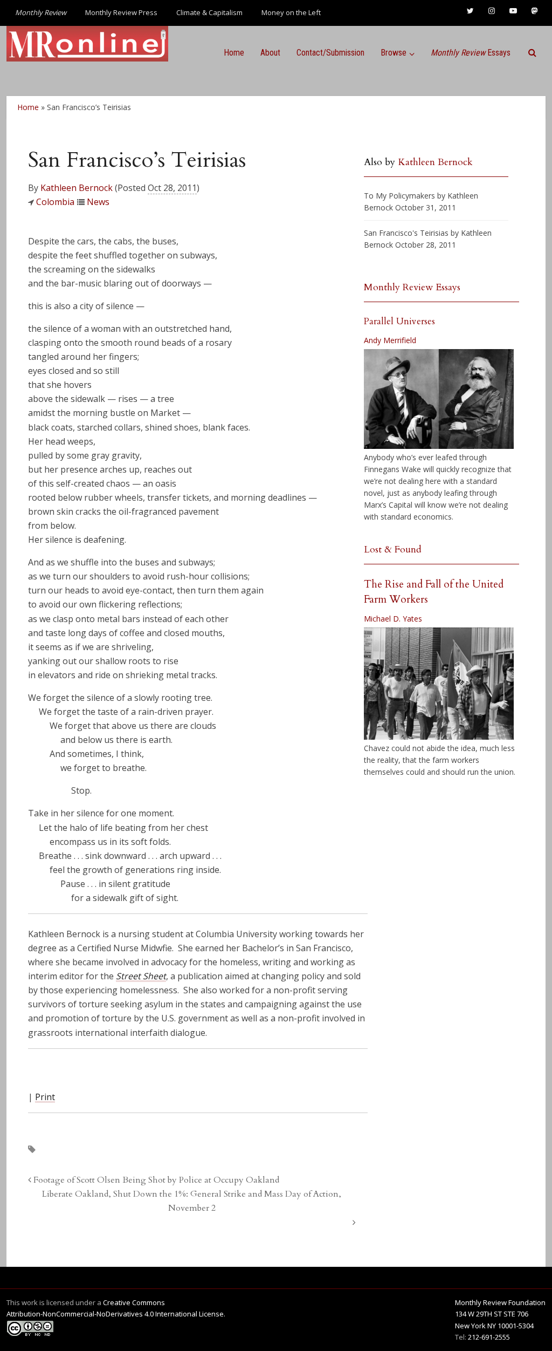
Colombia (55, 202)
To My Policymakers (399, 195)
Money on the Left (291, 12)
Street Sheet (141, 976)
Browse (393, 52)
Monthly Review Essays (412, 287)
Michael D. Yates (393, 618)
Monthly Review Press (121, 12)
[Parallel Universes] (439, 399)
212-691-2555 (489, 1337)
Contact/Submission (330, 52)
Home (234, 52)
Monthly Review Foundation (500, 1302)
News (98, 202)
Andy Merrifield (390, 340)
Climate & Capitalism (209, 12)
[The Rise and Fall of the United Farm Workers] (439, 683)
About (270, 52)
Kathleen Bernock (76, 188)
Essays (470, 52)
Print (45, 1097)
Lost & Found (393, 549)
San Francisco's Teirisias (406, 233)
